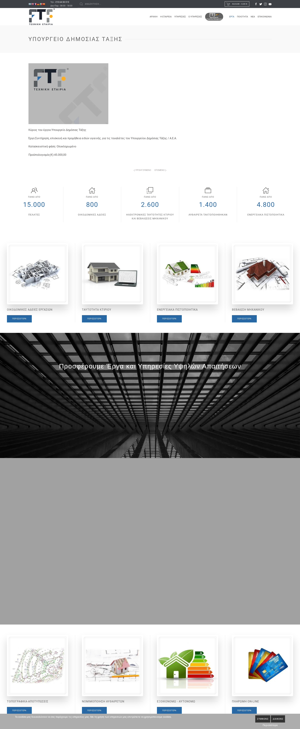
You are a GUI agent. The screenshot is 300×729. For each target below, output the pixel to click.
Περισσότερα (19, 319)
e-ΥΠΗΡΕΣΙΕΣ (195, 16)
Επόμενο (160, 170)
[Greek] (29, 4)
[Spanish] (43, 4)
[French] (35, 4)
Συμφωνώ (262, 719)
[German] (38, 4)
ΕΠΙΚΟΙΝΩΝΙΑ (265, 16)
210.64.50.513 (62, 2)
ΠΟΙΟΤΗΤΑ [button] (242, 16)
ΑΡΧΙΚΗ (153, 16)
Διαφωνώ (278, 719)
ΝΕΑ (253, 16)
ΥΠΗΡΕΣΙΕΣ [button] (180, 16)
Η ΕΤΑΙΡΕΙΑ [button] (166, 16)
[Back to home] (41, 16)
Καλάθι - (239, 4)
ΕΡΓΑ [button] (231, 16)
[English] (32, 4)
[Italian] (41, 4)
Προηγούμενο (143, 170)
